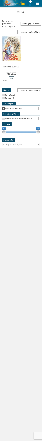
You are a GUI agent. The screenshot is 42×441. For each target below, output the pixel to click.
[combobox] (21, 144)
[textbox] (21, 144)
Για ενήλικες (9, 95)
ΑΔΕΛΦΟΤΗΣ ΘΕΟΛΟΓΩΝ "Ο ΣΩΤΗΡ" (17, 119)
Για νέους (8, 98)
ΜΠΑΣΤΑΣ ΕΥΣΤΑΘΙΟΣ (12, 108)
